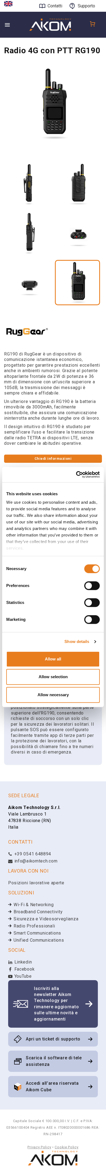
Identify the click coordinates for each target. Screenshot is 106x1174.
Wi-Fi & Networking (34, 904)
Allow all (53, 659)
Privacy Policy (39, 1147)
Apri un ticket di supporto (53, 1039)
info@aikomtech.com (35, 861)
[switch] (92, 585)
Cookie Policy (66, 1147)
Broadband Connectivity (38, 911)
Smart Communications (37, 933)
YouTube (22, 976)
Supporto (86, 5)
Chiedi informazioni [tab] (53, 458)
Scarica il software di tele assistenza (54, 1061)
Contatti (55, 5)
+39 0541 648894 (32, 853)
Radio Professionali (34, 926)
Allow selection (53, 676)
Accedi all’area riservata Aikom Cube (52, 1086)
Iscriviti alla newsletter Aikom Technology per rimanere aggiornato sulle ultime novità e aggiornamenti (56, 1004)
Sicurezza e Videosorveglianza (46, 918)
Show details (76, 641)
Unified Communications (39, 940)
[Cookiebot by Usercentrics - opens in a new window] (76, 474)
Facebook (24, 969)
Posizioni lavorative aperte (36, 882)
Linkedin (22, 962)
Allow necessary (53, 694)
